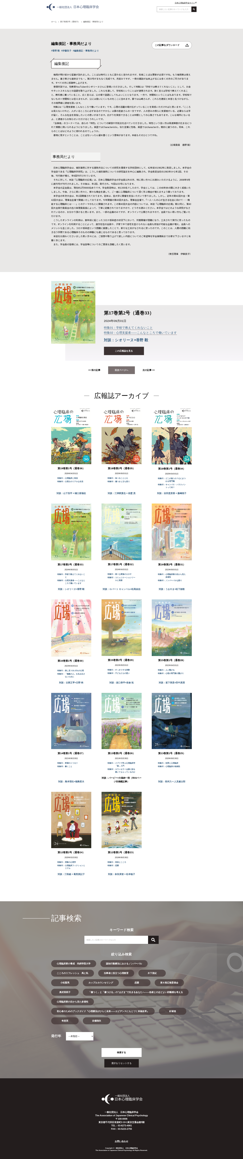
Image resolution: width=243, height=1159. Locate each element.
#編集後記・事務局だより (86, 50)
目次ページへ (121, 370)
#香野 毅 (55, 50)
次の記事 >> (149, 370)
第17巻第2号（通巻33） (70, 22)
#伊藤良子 (66, 50)
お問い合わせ (121, 1141)
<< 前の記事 (94, 370)
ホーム (54, 22)
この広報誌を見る (124, 351)
